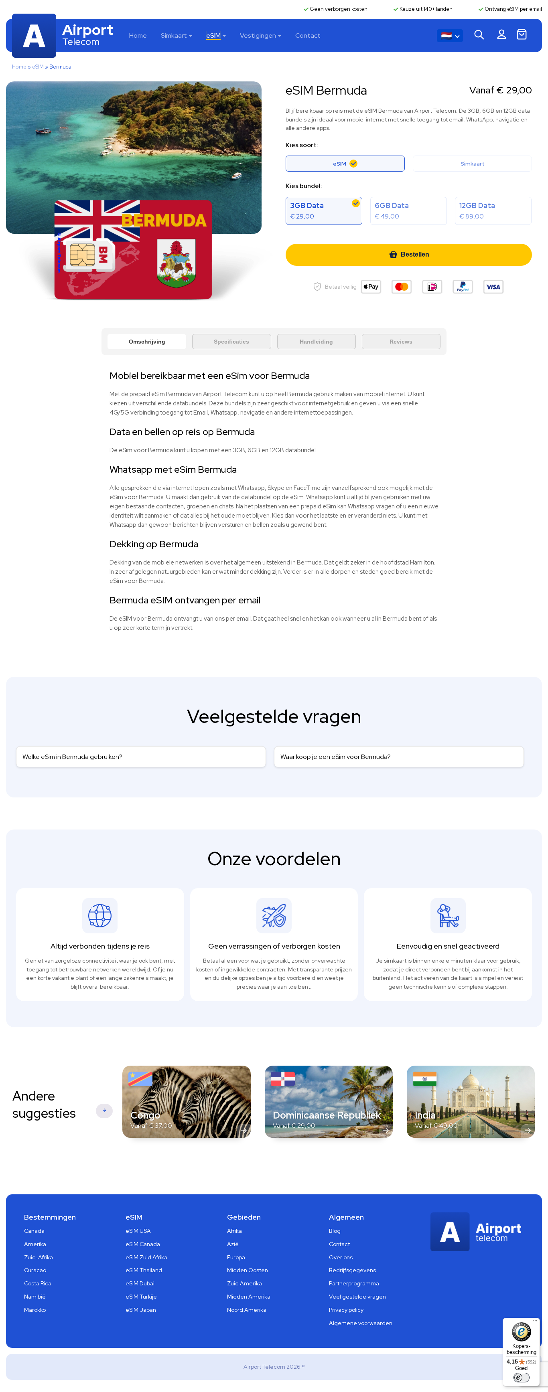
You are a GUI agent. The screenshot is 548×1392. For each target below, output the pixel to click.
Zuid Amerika (244, 1283)
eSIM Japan (141, 1309)
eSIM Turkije (141, 1296)
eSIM (213, 35)
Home (138, 35)
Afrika (234, 1230)
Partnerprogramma (354, 1283)
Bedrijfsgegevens (352, 1270)
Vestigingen (258, 35)
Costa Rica (37, 1283)
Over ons (341, 1257)
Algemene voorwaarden (360, 1323)
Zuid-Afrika (38, 1257)
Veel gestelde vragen (357, 1296)
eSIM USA (138, 1230)
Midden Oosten (247, 1270)
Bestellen (415, 254)
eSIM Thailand (144, 1270)
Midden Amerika (248, 1296)
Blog (335, 1230)
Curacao (35, 1270)
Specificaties (231, 341)
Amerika (35, 1244)
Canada (34, 1230)
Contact (308, 35)
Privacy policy (346, 1309)
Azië (233, 1244)
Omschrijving (147, 341)
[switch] (521, 1377)
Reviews (401, 341)
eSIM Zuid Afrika (146, 1257)
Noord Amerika (246, 1309)
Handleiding (316, 341)
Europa (236, 1257)
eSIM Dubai (140, 1283)
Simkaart (174, 35)
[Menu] (535, 1322)
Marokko (35, 1309)
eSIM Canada (143, 1244)
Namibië (35, 1296)
